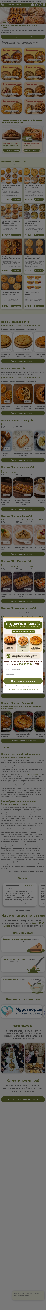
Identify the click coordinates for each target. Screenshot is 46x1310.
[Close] (41, 618)
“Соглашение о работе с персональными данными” (22, 689)
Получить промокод (23, 681)
